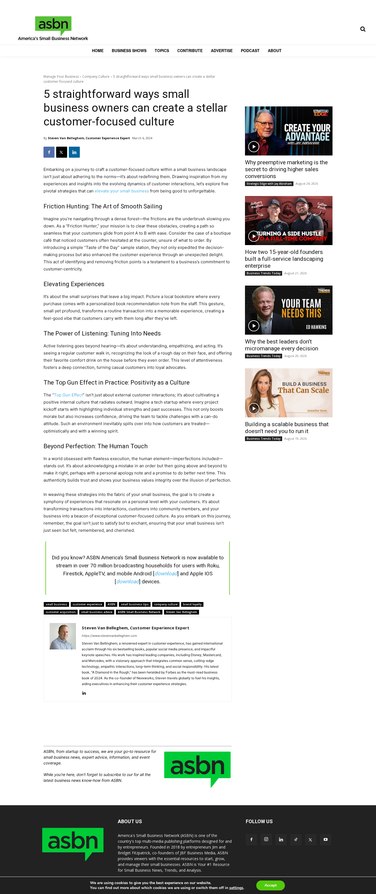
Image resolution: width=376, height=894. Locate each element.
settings (236, 887)
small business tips (135, 604)
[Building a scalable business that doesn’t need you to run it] (289, 392)
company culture (166, 604)
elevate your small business (122, 191)
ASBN (111, 604)
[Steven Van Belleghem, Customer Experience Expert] (63, 659)
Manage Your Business (61, 76)
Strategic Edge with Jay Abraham (269, 184)
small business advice (96, 612)
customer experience (87, 604)
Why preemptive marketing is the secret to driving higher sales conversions (286, 169)
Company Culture (96, 76)
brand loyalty (192, 604)
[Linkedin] (74, 152)
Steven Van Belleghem (181, 612)
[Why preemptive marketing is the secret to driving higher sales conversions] (289, 130)
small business (56, 604)
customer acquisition (61, 612)
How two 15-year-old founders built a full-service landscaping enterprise (284, 259)
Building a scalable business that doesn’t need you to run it (287, 427)
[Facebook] (49, 152)
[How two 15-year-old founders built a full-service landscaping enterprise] (289, 220)
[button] (362, 29)
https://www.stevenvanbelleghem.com (109, 636)
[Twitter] (61, 152)
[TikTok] (295, 839)
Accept (271, 885)
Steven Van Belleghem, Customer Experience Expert (89, 138)
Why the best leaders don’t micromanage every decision (281, 345)
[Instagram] (266, 839)
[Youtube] (325, 839)
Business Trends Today (263, 273)
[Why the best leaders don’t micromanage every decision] (289, 310)
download (165, 573)
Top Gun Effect (68, 395)
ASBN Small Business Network (139, 612)
